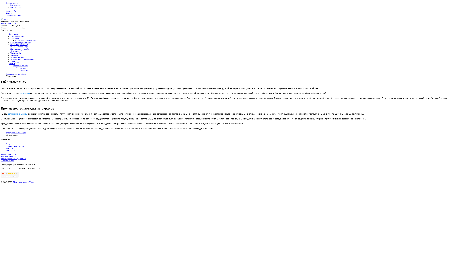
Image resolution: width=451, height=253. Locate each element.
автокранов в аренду (17, 114)
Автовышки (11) (16, 36)
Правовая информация (15, 146)
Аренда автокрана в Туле (16, 74)
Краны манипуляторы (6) (20, 43)
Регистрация (15, 5)
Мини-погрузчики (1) (19, 45)
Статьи (12, 64)
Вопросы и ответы (20, 66)
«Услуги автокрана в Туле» (23, 182)
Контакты (24, 70)
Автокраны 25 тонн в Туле (25, 40)
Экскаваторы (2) (16, 57)
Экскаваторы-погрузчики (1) (21, 59)
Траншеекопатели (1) (18, 55)
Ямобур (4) (14, 62)
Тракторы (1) (15, 53)
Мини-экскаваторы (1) (19, 47)
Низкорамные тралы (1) (19, 49)
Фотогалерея (21, 68)
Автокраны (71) (16, 38)
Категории (13, 34)
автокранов (24, 93)
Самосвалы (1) (16, 51)
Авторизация (15, 7)
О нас (8, 144)
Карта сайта (10, 150)
